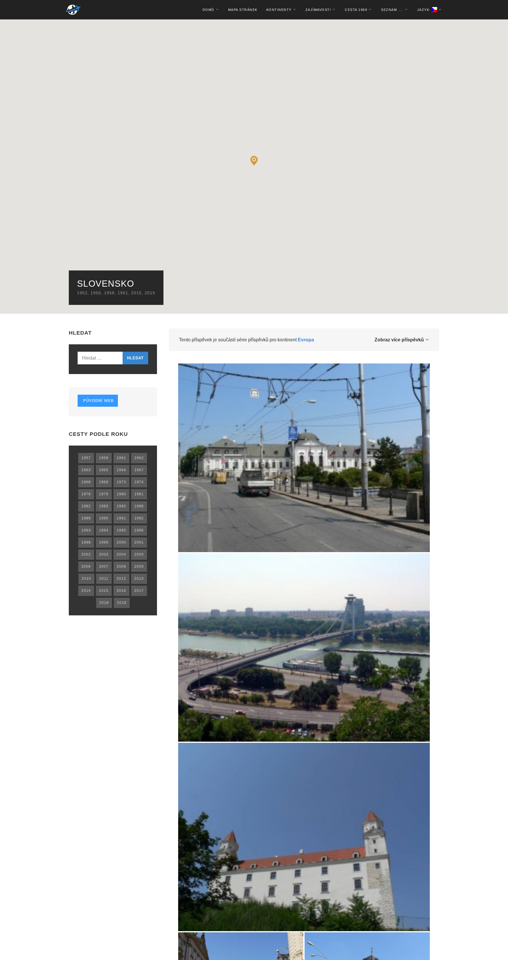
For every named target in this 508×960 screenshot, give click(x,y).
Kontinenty (279, 9)
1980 (121, 494)
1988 (139, 506)
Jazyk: (424, 9)
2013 (139, 579)
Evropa (306, 339)
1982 (86, 506)
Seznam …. (392, 9)
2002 (86, 554)
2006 (86, 566)
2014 (86, 591)
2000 (121, 542)
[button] (254, 161)
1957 (86, 458)
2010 (86, 579)
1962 (139, 458)
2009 (139, 566)
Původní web (98, 400)
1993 (86, 530)
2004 (121, 554)
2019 (150, 292)
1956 (96, 292)
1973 (121, 482)
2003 (103, 554)
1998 (86, 542)
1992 (139, 518)
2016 (121, 591)
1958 (109, 292)
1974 (139, 482)
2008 (121, 566)
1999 (103, 542)
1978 (86, 494)
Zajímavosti (318, 9)
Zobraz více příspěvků (399, 339)
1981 (139, 494)
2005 (139, 554)
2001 (139, 542)
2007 (103, 566)
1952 (82, 292)
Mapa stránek (243, 9)
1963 (86, 470)
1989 (86, 518)
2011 (103, 579)
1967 (139, 470)
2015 (136, 292)
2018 (104, 603)
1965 (103, 470)
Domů (208, 9)
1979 (103, 494)
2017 (139, 591)
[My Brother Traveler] (73, 10)
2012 (121, 579)
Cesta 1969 (356, 9)
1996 (139, 530)
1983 (103, 506)
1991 (121, 518)
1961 (123, 292)
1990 (103, 518)
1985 (121, 506)
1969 (103, 482)
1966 (121, 470)
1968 (86, 482)
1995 (121, 530)
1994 (103, 530)
